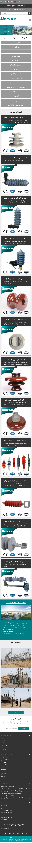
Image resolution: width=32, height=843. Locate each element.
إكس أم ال (3, 749)
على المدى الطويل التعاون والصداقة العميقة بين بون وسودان (15, 791)
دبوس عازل (3, 762)
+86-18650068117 (19, 6)
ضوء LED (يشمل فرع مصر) (16, 105)
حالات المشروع (16, 642)
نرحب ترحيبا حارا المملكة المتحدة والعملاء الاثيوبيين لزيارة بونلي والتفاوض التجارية (15, 798)
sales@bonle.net (7, 817)
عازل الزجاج (16, 60)
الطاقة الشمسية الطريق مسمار (16, 87)
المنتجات (3, 740)
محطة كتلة (16, 92)
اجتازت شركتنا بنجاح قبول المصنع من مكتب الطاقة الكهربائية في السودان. (15, 788)
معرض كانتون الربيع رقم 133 (7, 786)
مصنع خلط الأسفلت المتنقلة (16, 83)
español (19, 1)
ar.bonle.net (6, 828)
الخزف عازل (16, 42)
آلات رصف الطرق (16, 78)
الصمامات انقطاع (16, 65)
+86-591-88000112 (8, 812)
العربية (4, 1)
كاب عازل (3, 771)
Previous (3, 28)
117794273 (6, 822)
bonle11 (5, 819)
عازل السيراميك (4, 766)
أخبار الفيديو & (4, 742)
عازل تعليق (3, 773)
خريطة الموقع (4, 745)
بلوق (2, 747)
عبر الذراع (16, 47)
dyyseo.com (20, 840)
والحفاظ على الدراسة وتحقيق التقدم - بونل (11, 793)
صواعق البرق (16, 69)
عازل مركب (4, 769)
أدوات (16, 101)
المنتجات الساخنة (16, 112)
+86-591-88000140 (19, 9)
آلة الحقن (16, 96)
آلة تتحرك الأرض (16, 74)
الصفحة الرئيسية (5, 738)
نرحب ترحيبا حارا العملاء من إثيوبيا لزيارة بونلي (11, 795)
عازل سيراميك (4, 776)
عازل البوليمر (16, 51)
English (11, 1)
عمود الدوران (16, 56)
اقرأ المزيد (16, 712)
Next (29, 28)
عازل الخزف (4, 757)
